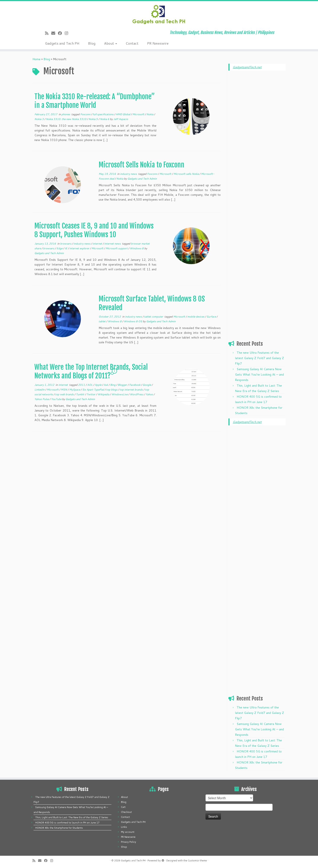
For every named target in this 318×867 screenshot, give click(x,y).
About (109, 43)
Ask (106, 385)
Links (124, 827)
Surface (212, 316)
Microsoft (138, 114)
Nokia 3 (39, 119)
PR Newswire (158, 43)
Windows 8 (137, 248)
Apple (98, 385)
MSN (64, 389)
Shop (124, 847)
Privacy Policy (128, 842)
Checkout (126, 812)
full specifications (103, 114)
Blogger (123, 385)
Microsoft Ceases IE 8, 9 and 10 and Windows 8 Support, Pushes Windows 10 (94, 230)
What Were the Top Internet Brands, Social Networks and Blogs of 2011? (91, 371)
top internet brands (131, 389)
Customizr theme (197, 860)
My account (127, 832)
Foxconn (85, 114)
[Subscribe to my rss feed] (48, 33)
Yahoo (150, 394)
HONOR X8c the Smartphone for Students (59, 828)
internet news (112, 243)
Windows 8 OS (133, 321)
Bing (113, 385)
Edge (59, 248)
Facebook (135, 385)
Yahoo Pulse (42, 399)
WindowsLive (119, 394)
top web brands (64, 394)
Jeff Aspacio (120, 119)
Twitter (91, 394)
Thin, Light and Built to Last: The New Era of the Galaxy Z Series (71, 817)
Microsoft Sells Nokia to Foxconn (141, 164)
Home (36, 59)
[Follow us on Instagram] (68, 33)
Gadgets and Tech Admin (142, 178)
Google (147, 385)
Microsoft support (117, 248)
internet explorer (79, 248)
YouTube (56, 399)
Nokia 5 (93, 119)
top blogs (112, 389)
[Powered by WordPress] (162, 859)
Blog (91, 43)
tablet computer (154, 316)
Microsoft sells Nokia (186, 174)
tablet (102, 321)
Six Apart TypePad (93, 389)
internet (98, 243)
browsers (66, 243)
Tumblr (80, 394)
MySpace (75, 389)
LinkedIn (39, 389)
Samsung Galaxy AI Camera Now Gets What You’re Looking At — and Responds (259, 374)
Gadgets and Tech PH (62, 43)
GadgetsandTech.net (247, 67)
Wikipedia (104, 394)
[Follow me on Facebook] (61, 33)
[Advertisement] (257, 140)
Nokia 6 (105, 119)
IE (66, 248)
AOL (90, 385)
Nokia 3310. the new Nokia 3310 (66, 119)
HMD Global (123, 114)
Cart (123, 807)
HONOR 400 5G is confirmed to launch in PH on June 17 (67, 822)
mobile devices (196, 316)
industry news (129, 174)
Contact (132, 43)
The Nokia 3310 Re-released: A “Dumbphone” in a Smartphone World (94, 101)
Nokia (150, 114)
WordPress (137, 394)
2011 (82, 385)
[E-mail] (54, 33)
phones (66, 114)
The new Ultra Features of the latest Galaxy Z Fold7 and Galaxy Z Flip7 (259, 358)
